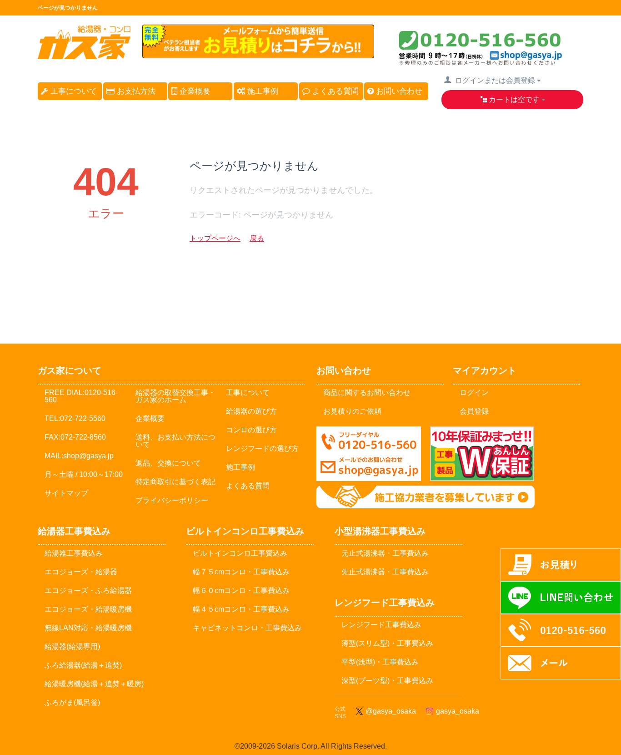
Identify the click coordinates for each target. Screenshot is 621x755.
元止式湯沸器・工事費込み (385, 553)
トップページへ (215, 238)
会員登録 (474, 411)
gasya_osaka (456, 711)
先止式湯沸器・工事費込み (385, 572)
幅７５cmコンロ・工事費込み (241, 572)
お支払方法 (135, 91)
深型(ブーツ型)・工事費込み (387, 680)
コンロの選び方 (251, 430)
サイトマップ (66, 493)
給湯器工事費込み (74, 553)
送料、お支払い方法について (175, 440)
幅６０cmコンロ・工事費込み (241, 590)
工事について (72, 91)
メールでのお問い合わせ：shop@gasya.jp (368, 453)
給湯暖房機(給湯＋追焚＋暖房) (94, 684)
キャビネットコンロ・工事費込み (247, 628)
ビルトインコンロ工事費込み (240, 553)
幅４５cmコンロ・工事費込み (241, 609)
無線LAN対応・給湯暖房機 (88, 628)
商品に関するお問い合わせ (367, 392)
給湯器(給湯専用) (72, 646)
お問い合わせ (398, 91)
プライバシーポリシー (171, 500)
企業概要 (193, 91)
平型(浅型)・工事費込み (380, 662)
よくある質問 (334, 91)
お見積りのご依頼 (352, 411)
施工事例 (261, 91)
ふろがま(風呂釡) (72, 702)
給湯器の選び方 (251, 411)
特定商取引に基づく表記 (175, 482)
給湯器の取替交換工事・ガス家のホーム (175, 396)
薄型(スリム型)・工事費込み (387, 643)
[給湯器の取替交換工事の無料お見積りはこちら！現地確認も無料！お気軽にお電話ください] (258, 54)
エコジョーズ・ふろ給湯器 (88, 590)
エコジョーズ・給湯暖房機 (88, 609)
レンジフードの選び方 (262, 448)
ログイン (474, 392)
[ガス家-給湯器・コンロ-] (84, 55)
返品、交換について (168, 463)
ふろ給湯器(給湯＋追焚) (83, 665)
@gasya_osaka (389, 711)
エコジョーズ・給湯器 (81, 572)
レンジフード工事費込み (381, 624)
